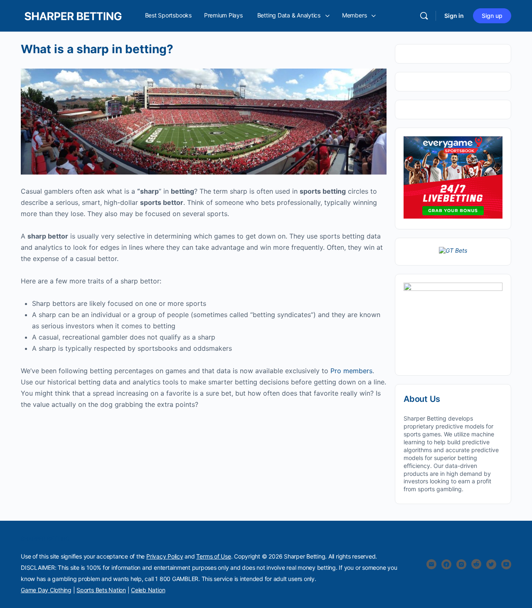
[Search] (424, 16)
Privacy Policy (164, 556)
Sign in (454, 15)
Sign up (492, 15)
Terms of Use (213, 556)
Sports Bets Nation (101, 589)
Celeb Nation (148, 589)
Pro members (351, 371)
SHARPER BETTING (45, 538)
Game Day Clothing (46, 589)
